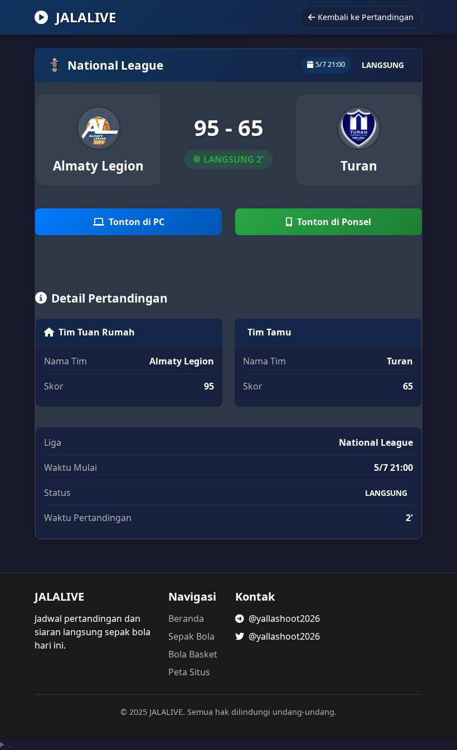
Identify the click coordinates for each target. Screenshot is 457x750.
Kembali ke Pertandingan (366, 17)
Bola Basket (192, 654)
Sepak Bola (191, 636)
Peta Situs (189, 672)
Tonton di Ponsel (334, 222)
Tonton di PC (136, 222)
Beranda (186, 618)
